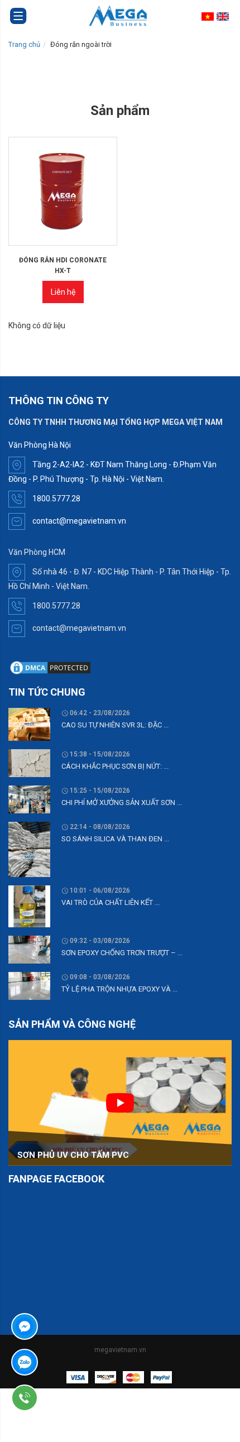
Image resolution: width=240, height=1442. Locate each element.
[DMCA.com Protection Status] (50, 667)
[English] (224, 16)
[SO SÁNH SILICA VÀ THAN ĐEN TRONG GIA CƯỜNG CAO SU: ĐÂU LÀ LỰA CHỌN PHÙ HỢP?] (29, 848)
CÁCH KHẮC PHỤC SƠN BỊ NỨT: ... (115, 766)
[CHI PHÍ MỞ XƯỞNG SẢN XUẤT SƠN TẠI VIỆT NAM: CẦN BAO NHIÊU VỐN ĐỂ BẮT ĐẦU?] (29, 798)
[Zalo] (56, 1362)
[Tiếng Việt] (209, 16)
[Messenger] (56, 1326)
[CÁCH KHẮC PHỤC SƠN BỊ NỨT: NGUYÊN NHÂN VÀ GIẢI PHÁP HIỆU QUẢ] (29, 762)
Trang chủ (24, 44)
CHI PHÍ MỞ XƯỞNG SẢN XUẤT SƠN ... (121, 802)
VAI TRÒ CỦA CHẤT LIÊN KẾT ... (110, 902)
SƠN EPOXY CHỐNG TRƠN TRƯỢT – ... (122, 952)
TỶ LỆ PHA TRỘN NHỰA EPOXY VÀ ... (119, 989)
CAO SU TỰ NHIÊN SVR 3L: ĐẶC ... (115, 725)
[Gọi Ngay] (56, 1397)
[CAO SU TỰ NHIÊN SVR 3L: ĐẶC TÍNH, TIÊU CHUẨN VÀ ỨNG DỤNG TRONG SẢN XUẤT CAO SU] (29, 723)
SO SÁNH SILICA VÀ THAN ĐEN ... (115, 839)
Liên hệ (63, 292)
